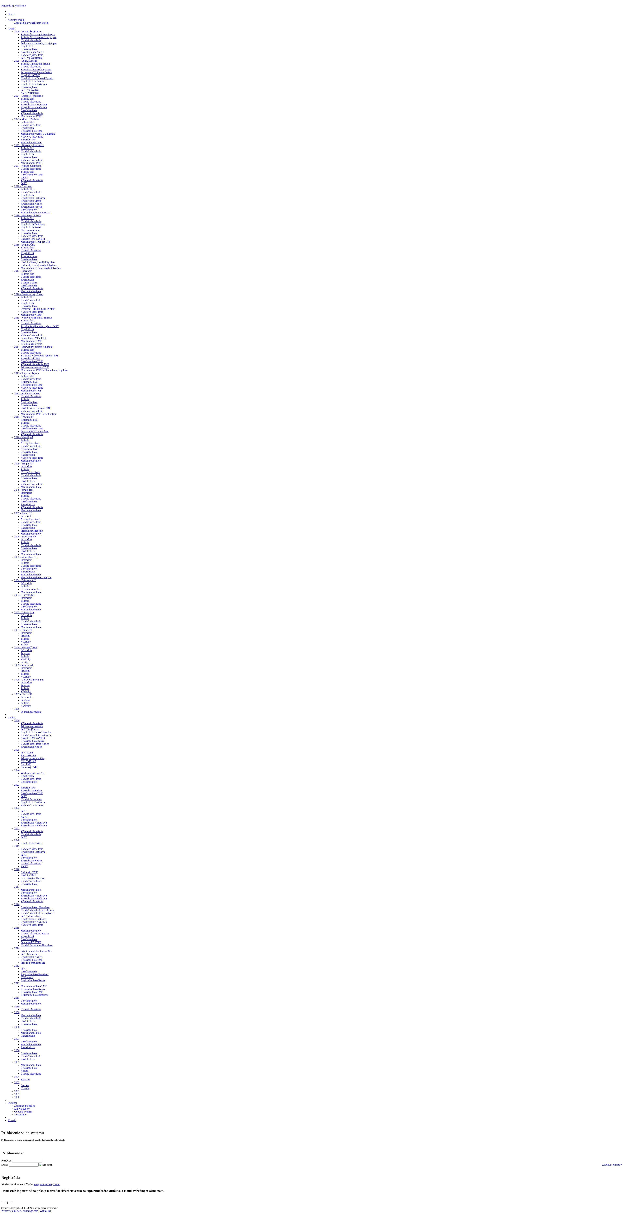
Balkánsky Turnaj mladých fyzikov (39, 265)
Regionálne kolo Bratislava (35, 974)
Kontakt (12, 1120)
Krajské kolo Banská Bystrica (36, 732)
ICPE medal (27, 977)
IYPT (24, 183)
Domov (12, 14)
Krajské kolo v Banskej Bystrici (37, 78)
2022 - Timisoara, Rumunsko (29, 145)
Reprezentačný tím (30, 589)
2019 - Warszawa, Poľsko (27, 215)
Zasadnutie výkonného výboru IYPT (40, 326)
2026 (16, 720)
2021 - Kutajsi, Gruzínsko (27, 165)
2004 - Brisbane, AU (25, 580)
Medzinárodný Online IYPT (35, 212)
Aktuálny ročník (16, 19)
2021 (16, 828)
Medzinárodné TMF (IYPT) (35, 241)
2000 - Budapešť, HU (25, 647)
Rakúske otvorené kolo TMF (35, 408)
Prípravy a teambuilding (33, 758)
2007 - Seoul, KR (23, 513)
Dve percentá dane (30, 230)
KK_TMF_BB (28, 755)
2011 (16, 997)
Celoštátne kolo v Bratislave (35, 907)
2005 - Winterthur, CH (25, 557)
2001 (16, 1094)
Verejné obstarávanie (31, 344)
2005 (16, 1062)
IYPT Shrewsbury (30, 954)
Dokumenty (20, 1114)
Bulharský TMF (29, 767)
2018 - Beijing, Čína (24, 244)
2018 (16, 869)
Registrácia (7, 5)
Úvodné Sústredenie (31, 799)
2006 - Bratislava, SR (25, 536)
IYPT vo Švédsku (30, 90)
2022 (16, 808)
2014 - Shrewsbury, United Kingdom (33, 346)
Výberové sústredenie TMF (35, 364)
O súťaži (12, 1102)
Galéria (11, 717)
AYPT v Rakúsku (30, 92)
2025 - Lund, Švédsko (25, 60)
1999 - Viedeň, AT (23, 665)
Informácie (26, 466)
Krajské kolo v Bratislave (34, 81)
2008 (16, 1027)
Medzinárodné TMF (31, 142)
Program (25, 635)
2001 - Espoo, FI (23, 630)
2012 (16, 983)
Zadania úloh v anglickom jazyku (31, 22)
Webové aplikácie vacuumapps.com (19, 1210)
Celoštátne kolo (29, 49)
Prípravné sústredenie (32, 530)
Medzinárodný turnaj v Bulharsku (38, 133)
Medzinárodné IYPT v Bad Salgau (38, 414)
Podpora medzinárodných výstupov (39, 43)
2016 (16, 904)
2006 (16, 1050)
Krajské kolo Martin (31, 200)
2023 (16, 784)
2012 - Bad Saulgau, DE (27, 393)
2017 (16, 886)
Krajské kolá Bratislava (33, 224)
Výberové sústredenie (32, 55)
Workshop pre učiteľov (32, 773)
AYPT (24, 177)
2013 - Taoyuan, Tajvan (26, 373)
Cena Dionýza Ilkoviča (32, 878)
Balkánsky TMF (29, 872)
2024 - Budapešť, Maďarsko (28, 95)
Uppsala (25, 1088)
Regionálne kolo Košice (33, 980)
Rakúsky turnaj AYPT (32, 52)
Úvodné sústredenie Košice (35, 743)
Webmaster (45, 1210)
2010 (16, 1006)
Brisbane (25, 1079)
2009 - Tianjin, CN (24, 463)
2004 (16, 1076)
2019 (16, 846)
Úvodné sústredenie (31, 40)
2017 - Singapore (23, 271)
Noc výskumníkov (30, 443)
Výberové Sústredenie (32, 805)
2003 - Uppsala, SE (24, 595)
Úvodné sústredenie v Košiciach (37, 910)
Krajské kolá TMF (30, 75)
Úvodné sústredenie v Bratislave (37, 913)
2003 (16, 1082)
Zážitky (25, 644)
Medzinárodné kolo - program (36, 577)
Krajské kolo (27, 46)
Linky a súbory (22, 1108)
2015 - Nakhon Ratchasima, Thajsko (33, 317)
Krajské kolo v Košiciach (34, 84)
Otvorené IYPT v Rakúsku (35, 431)
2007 (16, 1038)
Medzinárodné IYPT (31, 116)
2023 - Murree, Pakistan (26, 119)
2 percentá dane (29, 256)
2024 (16, 770)
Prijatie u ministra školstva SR (36, 951)
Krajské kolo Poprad (31, 206)
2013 (16, 965)
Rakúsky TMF (28, 875)
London (25, 1085)
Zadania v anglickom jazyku (35, 63)
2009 (16, 1012)
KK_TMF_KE (28, 761)
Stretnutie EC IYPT (31, 942)
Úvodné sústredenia (31, 276)
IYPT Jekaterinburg (31, 916)
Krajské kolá (27, 127)
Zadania (25, 399)
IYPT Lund (27, 752)
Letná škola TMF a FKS (33, 338)
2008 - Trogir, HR (23, 489)
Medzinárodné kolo (31, 291)
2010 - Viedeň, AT (23, 437)
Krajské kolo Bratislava (33, 198)
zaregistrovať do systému (47, 1184)
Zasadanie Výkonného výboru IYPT (39, 355)
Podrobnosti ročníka (31, 711)
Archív (11, 28)
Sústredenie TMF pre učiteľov (36, 72)
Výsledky (26, 641)
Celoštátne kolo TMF (32, 130)
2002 (16, 1091)
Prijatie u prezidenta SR (33, 962)
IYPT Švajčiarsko (30, 729)
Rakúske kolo (28, 454)
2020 (16, 840)
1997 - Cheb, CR (23, 694)
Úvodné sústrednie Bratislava (36, 735)
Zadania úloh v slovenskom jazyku (38, 37)
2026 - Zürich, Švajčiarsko (28, 31)
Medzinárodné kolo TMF (34, 986)
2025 (16, 749)
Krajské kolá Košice (31, 227)
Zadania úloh (27, 98)
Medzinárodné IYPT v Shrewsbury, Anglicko (44, 370)
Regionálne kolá (29, 381)
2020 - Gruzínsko (23, 186)
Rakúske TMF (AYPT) (33, 238)
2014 (16, 948)
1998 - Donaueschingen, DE (29, 679)
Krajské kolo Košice (31, 203)
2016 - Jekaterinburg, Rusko (28, 294)
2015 (16, 927)
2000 (16, 1097)
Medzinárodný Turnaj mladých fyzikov (41, 268)
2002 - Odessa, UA (24, 612)
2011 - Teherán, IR (24, 416)
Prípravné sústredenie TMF (35, 367)
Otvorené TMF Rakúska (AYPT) (38, 308)
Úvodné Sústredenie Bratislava (36, 945)
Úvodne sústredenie (31, 1018)
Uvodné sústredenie (31, 1009)
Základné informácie (24, 1105)
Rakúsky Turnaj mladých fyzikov (38, 262)
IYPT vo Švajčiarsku (31, 57)
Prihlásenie (20, 5)
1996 (16, 708)
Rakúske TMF (28, 139)
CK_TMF (26, 764)
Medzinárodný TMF (31, 314)
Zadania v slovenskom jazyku (36, 69)
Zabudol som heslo (612, 1164)
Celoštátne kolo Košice (32, 741)
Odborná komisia (23, 1111)
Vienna (24, 1070)
